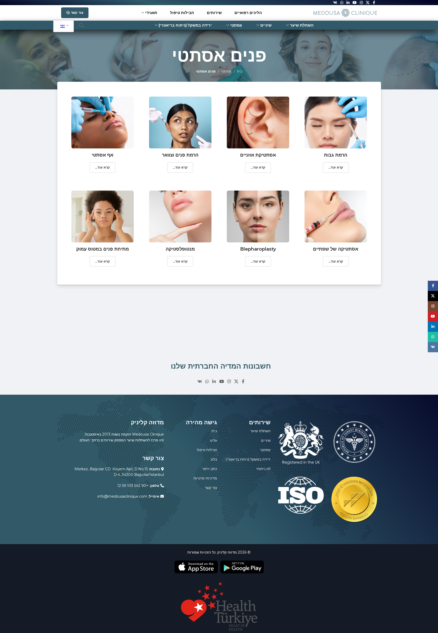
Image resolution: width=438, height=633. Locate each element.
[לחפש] (81, 25)
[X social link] (236, 381)
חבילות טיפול (207, 450)
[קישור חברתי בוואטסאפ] (207, 381)
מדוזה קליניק (227, 552)
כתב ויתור (209, 468)
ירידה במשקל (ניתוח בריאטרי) (248, 459)
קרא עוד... (102, 167)
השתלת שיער (260, 431)
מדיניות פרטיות (205, 478)
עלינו (213, 440)
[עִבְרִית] (63, 26)
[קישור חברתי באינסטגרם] (229, 381)
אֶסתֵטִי (226, 71)
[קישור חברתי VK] (200, 381)
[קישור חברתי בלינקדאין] (214, 381)
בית (239, 71)
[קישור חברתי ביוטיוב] (222, 381)
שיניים (266, 440)
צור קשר (77, 12)
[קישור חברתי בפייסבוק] (243, 381)
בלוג (214, 459)
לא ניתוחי (263, 468)
